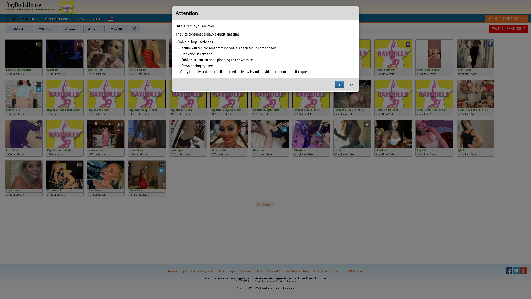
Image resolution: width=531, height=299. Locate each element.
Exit (351, 85)
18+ (340, 85)
